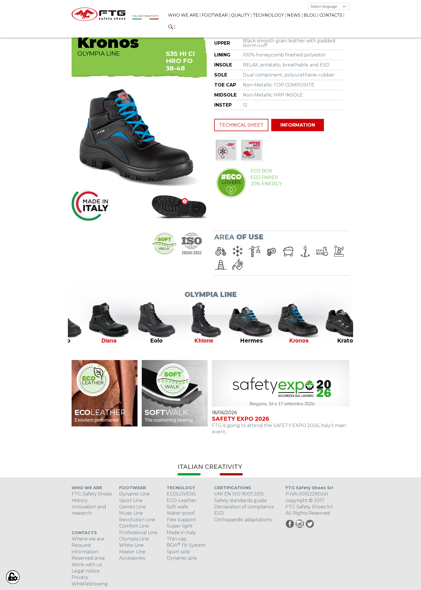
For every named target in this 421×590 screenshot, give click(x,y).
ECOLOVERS (181, 494)
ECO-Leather (181, 500)
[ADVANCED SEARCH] (171, 27)
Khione (186, 340)
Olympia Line (134, 539)
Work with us (87, 564)
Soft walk (177, 507)
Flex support (181, 519)
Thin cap (176, 539)
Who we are (183, 15)
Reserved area (88, 558)
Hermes (234, 340)
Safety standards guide (240, 500)
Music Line (131, 513)
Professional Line (138, 532)
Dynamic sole (182, 558)
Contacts (330, 15)
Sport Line (131, 500)
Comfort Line (134, 526)
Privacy (80, 577)
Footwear (215, 15)
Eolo (139, 340)
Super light (180, 526)
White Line (131, 545)
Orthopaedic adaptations (243, 519)
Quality (240, 15)
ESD (219, 513)
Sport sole (178, 551)
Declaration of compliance (244, 507)
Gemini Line (132, 507)
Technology (268, 15)
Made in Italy (181, 532)
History (80, 500)
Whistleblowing (90, 584)
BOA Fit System (186, 545)
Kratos (329, 340)
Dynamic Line (134, 494)
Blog (310, 15)
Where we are (88, 539)
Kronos (282, 340)
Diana (91, 340)
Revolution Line (137, 519)
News (293, 15)
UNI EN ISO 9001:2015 (239, 494)
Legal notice (86, 571)
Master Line (132, 551)
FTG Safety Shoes (92, 494)
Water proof (181, 513)
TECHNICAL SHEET (241, 125)
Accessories (132, 558)
